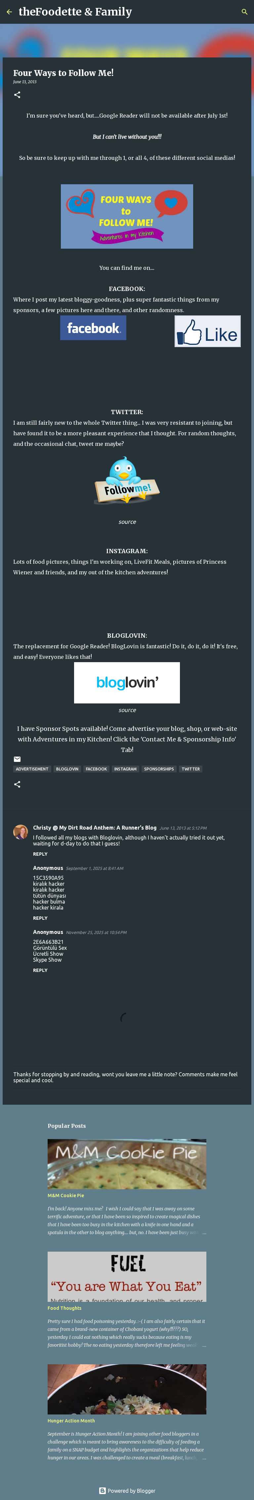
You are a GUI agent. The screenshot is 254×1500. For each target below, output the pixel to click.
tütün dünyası (49, 896)
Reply (40, 854)
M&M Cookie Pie (66, 1195)
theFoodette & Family (75, 11)
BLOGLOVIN (126, 635)
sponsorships (159, 769)
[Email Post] (17, 762)
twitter (191, 769)
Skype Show (47, 960)
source (127, 521)
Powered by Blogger (130, 1491)
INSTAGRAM (126, 551)
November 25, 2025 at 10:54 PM (96, 932)
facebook (96, 769)
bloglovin (67, 769)
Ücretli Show (48, 954)
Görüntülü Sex (50, 948)
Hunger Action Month (71, 1420)
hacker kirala (48, 908)
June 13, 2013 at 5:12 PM (182, 828)
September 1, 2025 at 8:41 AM (94, 868)
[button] (17, 95)
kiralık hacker (48, 884)
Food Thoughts (64, 1308)
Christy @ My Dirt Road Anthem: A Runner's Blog (95, 828)
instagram (125, 769)
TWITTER (126, 412)
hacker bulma (49, 902)
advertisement (32, 769)
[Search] (141, 12)
